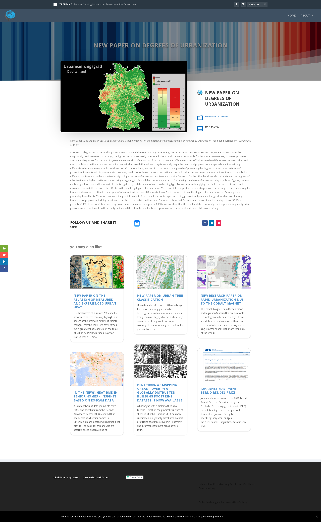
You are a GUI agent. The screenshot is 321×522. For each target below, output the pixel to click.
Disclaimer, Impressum (67, 477)
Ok (228, 516)
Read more (251, 516)
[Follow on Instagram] (218, 223)
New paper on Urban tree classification (160, 297)
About (305, 15)
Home (292, 15)
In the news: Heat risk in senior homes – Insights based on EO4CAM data (96, 396)
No (237, 516)
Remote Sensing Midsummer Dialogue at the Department (105, 4)
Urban (225, 116)
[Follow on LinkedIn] (211, 223)
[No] (316, 516)
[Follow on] (225, 223)
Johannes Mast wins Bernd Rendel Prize (219, 390)
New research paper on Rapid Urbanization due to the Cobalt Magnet (222, 299)
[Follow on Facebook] (205, 223)
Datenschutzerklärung (96, 477)
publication (212, 116)
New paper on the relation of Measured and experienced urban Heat (95, 301)
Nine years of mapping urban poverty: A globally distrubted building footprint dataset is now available (160, 392)
